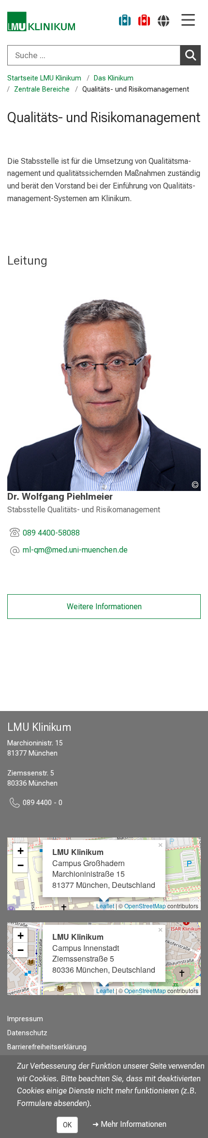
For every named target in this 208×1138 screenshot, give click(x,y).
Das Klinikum (114, 78)
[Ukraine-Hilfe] (125, 22)
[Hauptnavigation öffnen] (188, 20)
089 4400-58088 (51, 532)
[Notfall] (144, 22)
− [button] (20, 865)
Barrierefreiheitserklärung (47, 1047)
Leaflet (105, 905)
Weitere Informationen (104, 606)
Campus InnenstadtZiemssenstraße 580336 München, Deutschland (103, 953)
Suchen (190, 55)
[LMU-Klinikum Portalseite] (41, 21)
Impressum (25, 1019)
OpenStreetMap (145, 905)
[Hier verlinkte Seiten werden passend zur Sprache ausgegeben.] (163, 20)
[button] (75, 550)
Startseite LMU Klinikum (44, 78)
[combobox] (104, 55)
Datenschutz (27, 1033)
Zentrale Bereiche (42, 89)
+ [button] (20, 850)
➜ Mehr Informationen (129, 1124)
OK (67, 1125)
